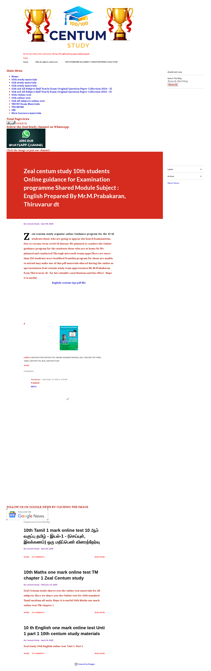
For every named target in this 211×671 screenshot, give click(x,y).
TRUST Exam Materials (25, 103)
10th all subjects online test (46, 62)
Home (25, 62)
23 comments (38, 612)
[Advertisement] (68, 302)
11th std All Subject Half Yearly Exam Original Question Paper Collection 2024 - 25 (61, 91)
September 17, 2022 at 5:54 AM (54, 379)
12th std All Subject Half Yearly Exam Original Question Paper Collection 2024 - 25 (61, 88)
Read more (100, 557)
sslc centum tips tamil (90, 357)
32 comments (38, 557)
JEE (13, 110)
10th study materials (24, 79)
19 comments (38, 653)
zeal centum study (50, 361)
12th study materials (24, 85)
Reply (34, 386)
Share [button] (26, 365)
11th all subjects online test (28, 100)
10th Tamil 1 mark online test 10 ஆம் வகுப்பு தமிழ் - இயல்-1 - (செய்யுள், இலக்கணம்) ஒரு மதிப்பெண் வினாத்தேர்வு (62, 536)
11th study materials (24, 82)
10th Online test (21, 94)
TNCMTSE (17, 106)
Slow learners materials (26, 113)
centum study (37, 357)
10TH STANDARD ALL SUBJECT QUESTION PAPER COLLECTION (91, 62)
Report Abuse (173, 183)
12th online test (21, 97)
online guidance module (67, 357)
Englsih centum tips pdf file (69, 282)
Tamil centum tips (32, 361)
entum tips (49, 357)
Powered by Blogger (86, 664)
